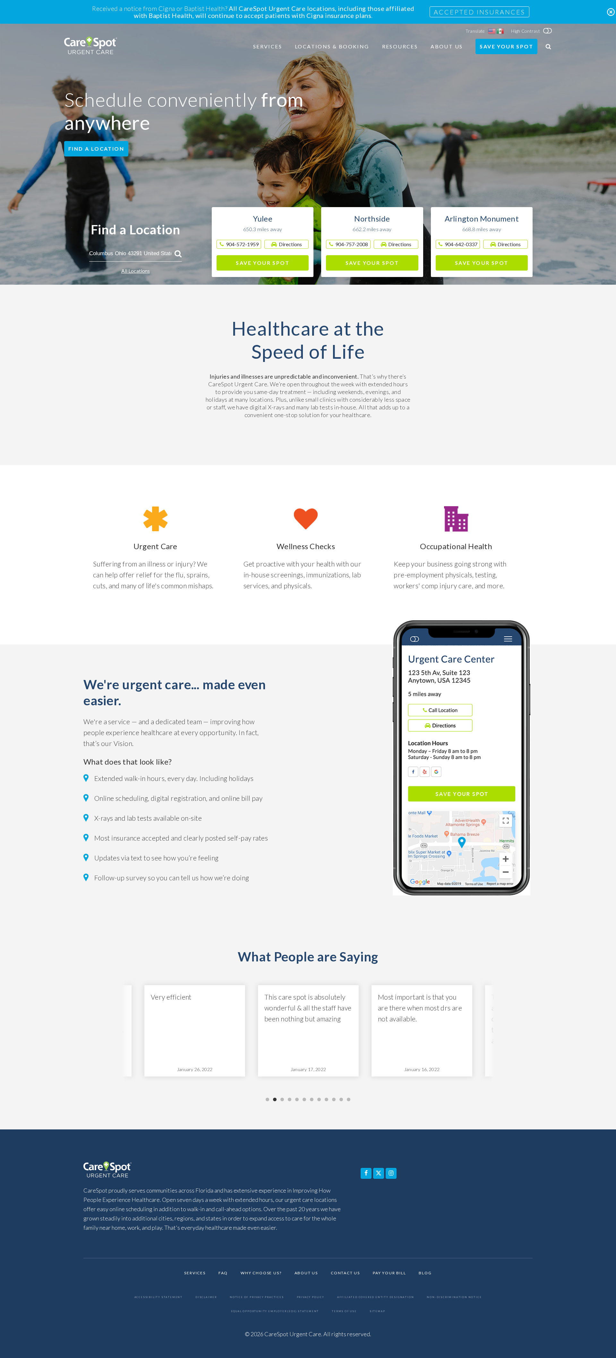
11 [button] (341, 1099)
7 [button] (312, 1099)
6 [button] (304, 1099)
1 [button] (267, 1099)
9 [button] (326, 1099)
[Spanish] (500, 31)
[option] (194, 1031)
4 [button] (289, 1099)
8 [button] (319, 1099)
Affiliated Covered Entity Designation (375, 1297)
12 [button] (348, 1099)
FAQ (223, 1273)
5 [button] (297, 1099)
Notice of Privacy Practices (257, 1297)
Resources (400, 46)
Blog (425, 1273)
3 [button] (282, 1099)
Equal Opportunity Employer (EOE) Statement (275, 1311)
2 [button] (275, 1099)
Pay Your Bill (389, 1273)
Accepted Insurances (479, 12)
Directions (290, 244)
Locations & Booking (332, 46)
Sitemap (377, 1311)
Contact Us (345, 1273)
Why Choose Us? (261, 1273)
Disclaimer (206, 1297)
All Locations (135, 271)
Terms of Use (344, 1311)
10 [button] (334, 1099)
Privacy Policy (310, 1297)
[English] (492, 31)
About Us (447, 46)
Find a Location (96, 149)
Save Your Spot (506, 46)
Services (267, 46)
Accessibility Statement (158, 1297)
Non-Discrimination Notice (454, 1297)
